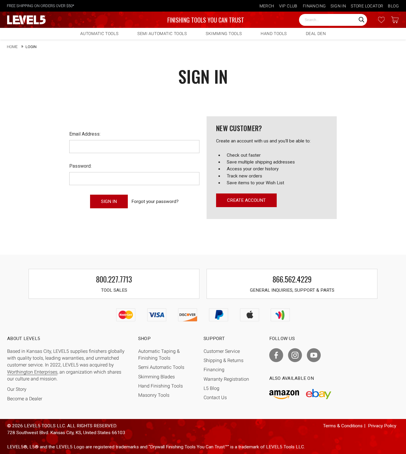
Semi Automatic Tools (161, 367)
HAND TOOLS (274, 33)
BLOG (393, 6)
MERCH (266, 6)
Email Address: (84, 134)
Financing (214, 369)
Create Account (246, 200)
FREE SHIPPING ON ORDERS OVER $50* (40, 6)
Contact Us (215, 397)
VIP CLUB (288, 6)
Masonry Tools (153, 395)
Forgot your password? (155, 201)
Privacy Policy (382, 425)
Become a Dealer (24, 398)
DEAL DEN (316, 33)
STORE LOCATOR (367, 6)
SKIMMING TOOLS (224, 33)
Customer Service (222, 351)
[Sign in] (381, 19)
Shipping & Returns (223, 360)
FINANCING (314, 6)
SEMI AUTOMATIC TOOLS (162, 33)
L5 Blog (211, 388)
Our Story (16, 389)
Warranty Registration (226, 379)
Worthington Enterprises (32, 372)
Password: (80, 166)
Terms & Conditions (343, 425)
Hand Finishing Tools (160, 386)
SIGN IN (338, 6)
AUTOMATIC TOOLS (99, 33)
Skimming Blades (156, 377)
